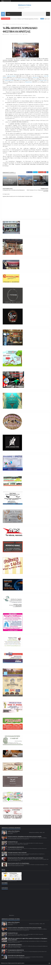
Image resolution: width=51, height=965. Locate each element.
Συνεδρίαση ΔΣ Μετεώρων (13, 841)
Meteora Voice (24, 5)
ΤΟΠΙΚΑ (24, 18)
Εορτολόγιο (11, 915)
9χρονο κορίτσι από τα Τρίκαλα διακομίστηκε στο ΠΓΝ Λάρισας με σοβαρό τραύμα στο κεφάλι (25, 182)
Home (4, 24)
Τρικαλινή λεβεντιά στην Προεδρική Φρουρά (16, 955)
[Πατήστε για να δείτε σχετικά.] (11, 268)
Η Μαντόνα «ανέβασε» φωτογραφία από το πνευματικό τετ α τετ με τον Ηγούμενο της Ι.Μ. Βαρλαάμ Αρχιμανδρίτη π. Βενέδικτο (9, 181)
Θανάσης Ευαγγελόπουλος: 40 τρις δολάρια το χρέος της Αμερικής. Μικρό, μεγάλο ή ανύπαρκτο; (25, 857)
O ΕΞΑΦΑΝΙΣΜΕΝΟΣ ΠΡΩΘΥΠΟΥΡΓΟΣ (16, 847)
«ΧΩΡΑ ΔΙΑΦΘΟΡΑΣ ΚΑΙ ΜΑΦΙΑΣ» (15, 944)
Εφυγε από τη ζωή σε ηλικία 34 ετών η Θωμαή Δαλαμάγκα (18, 863)
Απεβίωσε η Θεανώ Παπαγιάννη (13, 831)
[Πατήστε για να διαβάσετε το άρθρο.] (13, 712)
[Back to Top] (49, 963)
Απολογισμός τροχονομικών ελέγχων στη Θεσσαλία (17, 852)
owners (22, 963)
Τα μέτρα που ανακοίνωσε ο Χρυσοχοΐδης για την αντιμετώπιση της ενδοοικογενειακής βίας (24, 836)
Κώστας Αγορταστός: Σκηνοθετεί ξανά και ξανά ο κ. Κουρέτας (40, 183)
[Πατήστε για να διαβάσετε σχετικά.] (13, 254)
